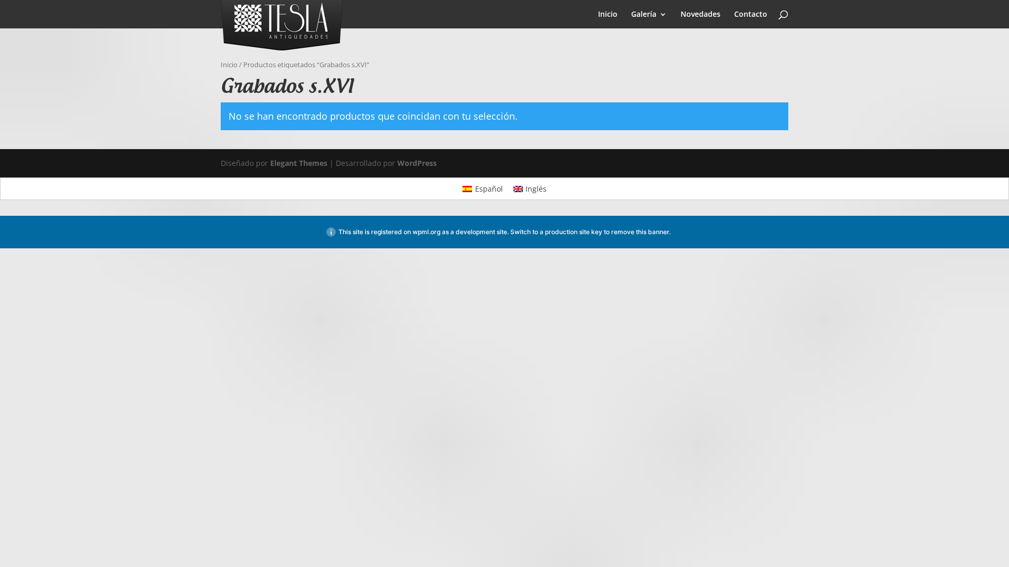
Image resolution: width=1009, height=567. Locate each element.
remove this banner (640, 232)
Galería (643, 14)
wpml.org (426, 232)
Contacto (750, 14)
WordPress (417, 163)
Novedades (700, 14)
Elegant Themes (298, 163)
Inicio (607, 14)
